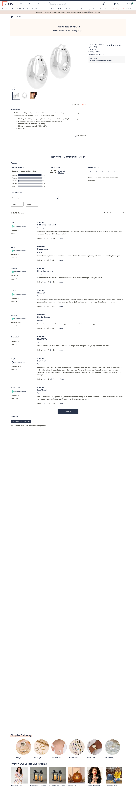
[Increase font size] (83, 104)
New (13, 9)
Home (95, 9)
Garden (53, 9)
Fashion (60, 9)
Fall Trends (20, 9)
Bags (89, 9)
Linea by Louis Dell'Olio (96, 54)
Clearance (44, 9)
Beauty (68, 9)
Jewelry (75, 9)
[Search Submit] (103, 4)
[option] (68, 12)
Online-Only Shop (33, 9)
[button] (115, 4)
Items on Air (41, 4)
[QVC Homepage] (12, 17)
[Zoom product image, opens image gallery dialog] (13, 88)
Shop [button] (22, 4)
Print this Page (81, 135)
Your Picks (5, 9)
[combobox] (75, 4)
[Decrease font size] (85, 104)
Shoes (83, 9)
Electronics (103, 9)
